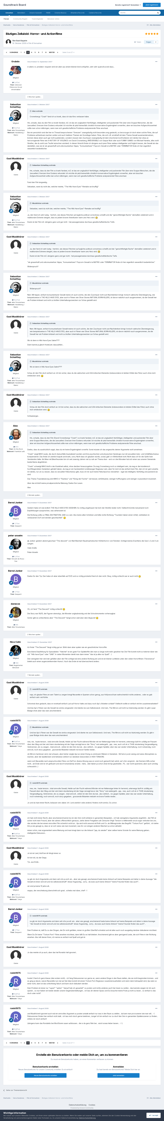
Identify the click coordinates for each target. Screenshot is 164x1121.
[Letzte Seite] (57, 52)
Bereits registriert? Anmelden (127, 5)
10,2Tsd (17, 128)
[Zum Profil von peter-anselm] (15, 544)
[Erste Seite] (6, 52)
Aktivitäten (21, 13)
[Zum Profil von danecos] (15, 612)
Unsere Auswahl (35, 13)
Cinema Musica (60, 13)
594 (16, 663)
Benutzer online (53, 19)
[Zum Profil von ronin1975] (15, 729)
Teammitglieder (37, 19)
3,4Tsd (16, 82)
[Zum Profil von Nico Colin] (15, 650)
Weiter (52, 52)
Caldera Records (95, 13)
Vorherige (14, 52)
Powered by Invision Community (82, 1108)
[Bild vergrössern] (96, 218)
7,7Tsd (16, 523)
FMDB (48, 13)
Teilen (138, 42)
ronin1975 (15, 720)
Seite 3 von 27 (68, 52)
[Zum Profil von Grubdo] (15, 70)
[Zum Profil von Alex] (15, 434)
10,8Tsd (17, 741)
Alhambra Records (78, 13)
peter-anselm (15, 535)
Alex (15, 426)
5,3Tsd (16, 556)
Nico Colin (15, 642)
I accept (154, 1115)
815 (16, 625)
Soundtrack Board (14, 4)
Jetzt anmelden (118, 1075)
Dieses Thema (147, 13)
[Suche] (158, 13)
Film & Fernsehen (35, 43)
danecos (15, 604)
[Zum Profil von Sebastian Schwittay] (15, 115)
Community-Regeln (20, 19)
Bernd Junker (15, 502)
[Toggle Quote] (31, 111)
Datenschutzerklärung (77, 1105)
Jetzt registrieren (151, 5)
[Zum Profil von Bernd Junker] (15, 511)
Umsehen (9, 13)
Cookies (92, 1105)
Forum (6, 19)
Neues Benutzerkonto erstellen (45, 1075)
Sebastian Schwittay (15, 105)
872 (16, 447)
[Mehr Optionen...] (156, 61)
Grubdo (15, 61)
